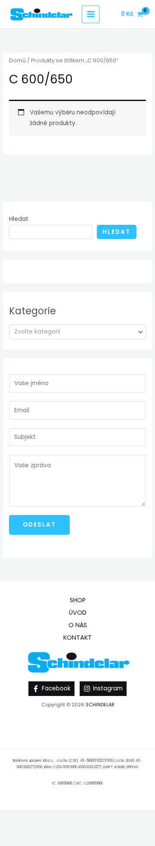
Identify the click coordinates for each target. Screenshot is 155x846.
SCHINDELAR (100, 705)
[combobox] (77, 332)
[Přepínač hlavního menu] (90, 14)
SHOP (78, 600)
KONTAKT (77, 637)
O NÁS (77, 625)
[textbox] (74, 332)
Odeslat (39, 525)
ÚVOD (78, 612)
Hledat (18, 219)
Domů (17, 60)
